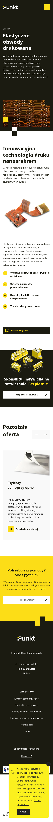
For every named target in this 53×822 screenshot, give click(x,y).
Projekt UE (26, 756)
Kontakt (26, 731)
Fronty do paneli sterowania (26, 711)
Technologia (26, 724)
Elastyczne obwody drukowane (26, 718)
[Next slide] (45, 434)
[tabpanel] (26, 495)
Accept (23, 811)
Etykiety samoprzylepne (26, 698)
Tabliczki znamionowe (26, 705)
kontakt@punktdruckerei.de (28, 652)
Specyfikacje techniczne (26, 748)
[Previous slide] (36, 434)
